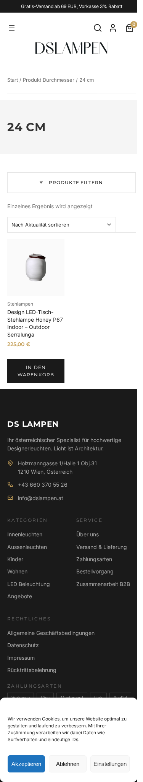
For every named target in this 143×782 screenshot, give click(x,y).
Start (12, 80)
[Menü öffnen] (11, 27)
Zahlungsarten (94, 559)
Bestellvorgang (95, 571)
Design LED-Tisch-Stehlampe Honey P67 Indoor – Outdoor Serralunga (35, 323)
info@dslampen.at (40, 498)
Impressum (21, 657)
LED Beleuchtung (28, 584)
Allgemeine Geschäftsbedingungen (51, 633)
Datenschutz (23, 645)
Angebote (19, 596)
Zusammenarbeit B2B (103, 584)
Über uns (87, 534)
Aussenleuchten (27, 547)
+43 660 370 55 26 (42, 484)
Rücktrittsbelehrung (31, 670)
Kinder (15, 559)
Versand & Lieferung (101, 547)
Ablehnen (67, 764)
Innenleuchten (24, 534)
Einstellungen (110, 764)
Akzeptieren (26, 764)
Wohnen (17, 571)
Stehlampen (20, 304)
